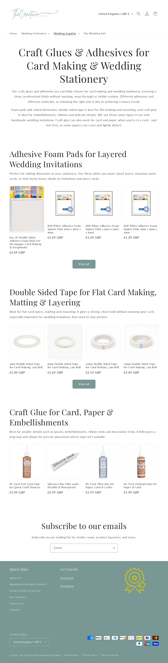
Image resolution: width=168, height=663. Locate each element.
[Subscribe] (113, 548)
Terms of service (110, 655)
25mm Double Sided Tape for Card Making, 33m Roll (140, 365)
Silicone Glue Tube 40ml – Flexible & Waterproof (64, 485)
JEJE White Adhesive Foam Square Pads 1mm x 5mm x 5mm (64, 229)
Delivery (15, 609)
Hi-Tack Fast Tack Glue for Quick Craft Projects (25, 485)
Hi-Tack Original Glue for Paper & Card (140, 485)
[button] (35, 33)
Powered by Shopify (50, 655)
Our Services (18, 597)
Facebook (67, 578)
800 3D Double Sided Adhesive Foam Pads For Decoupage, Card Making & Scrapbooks (25, 242)
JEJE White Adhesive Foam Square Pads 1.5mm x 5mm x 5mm (102, 229)
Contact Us (17, 603)
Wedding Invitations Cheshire (28, 584)
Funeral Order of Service (25, 590)
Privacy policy (90, 655)
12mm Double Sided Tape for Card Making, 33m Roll (102, 365)
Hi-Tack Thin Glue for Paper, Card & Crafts (100, 485)
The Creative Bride (29, 655)
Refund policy (72, 655)
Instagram (67, 586)
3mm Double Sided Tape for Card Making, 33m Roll (26, 365)
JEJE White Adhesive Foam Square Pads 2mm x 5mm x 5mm (140, 229)
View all (83, 264)
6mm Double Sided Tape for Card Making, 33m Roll (64, 365)
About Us (15, 577)
